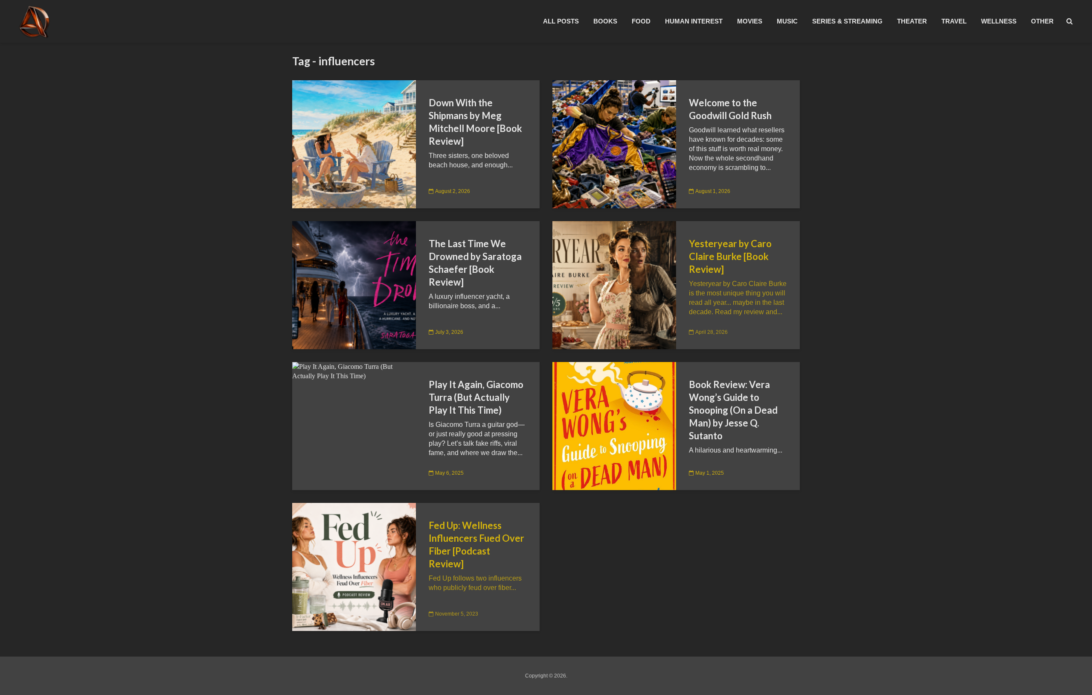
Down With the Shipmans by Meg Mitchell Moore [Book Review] (475, 122)
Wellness (998, 21)
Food (641, 21)
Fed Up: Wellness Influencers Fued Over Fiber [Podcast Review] (476, 544)
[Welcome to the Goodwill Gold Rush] (614, 143)
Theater (912, 21)
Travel (954, 21)
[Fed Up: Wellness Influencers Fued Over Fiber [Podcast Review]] (354, 566)
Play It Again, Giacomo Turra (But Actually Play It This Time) (476, 397)
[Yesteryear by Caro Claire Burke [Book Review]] (614, 284)
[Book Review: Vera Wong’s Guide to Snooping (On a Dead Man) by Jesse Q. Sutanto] (614, 425)
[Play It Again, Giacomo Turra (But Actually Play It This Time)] (354, 370)
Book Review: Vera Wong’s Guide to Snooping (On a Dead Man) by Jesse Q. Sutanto (733, 410)
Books (605, 21)
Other (1042, 21)
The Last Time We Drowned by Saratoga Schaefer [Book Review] (475, 263)
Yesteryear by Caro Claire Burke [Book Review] (730, 256)
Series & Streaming (847, 21)
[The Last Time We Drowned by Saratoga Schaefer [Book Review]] (354, 284)
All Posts (561, 21)
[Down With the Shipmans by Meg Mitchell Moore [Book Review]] (354, 143)
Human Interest (694, 21)
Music (787, 21)
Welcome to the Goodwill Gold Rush (730, 109)
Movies (749, 21)
